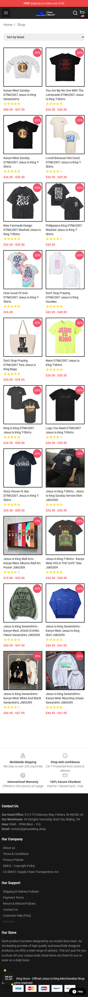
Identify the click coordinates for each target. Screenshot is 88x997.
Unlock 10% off (8, 978)
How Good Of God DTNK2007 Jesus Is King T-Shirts (21, 297)
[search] (75, 12)
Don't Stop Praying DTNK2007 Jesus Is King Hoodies (62, 297)
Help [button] (80, 991)
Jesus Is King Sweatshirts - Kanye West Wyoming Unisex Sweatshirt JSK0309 (65, 698)
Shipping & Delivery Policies (21, 891)
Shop (21, 25)
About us (9, 848)
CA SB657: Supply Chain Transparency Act (31, 872)
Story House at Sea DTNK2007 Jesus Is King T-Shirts (21, 496)
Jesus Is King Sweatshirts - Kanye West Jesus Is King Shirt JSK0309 (63, 631)
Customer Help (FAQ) (17, 915)
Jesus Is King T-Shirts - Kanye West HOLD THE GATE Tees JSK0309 (65, 563)
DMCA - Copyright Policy (19, 866)
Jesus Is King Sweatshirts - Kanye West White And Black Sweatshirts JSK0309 (22, 698)
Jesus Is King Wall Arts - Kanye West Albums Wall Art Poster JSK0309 (22, 563)
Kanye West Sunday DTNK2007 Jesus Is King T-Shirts (21, 162)
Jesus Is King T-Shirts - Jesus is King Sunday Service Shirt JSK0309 (65, 496)
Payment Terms (13, 897)
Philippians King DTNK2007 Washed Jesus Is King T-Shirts (64, 230)
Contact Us (10, 909)
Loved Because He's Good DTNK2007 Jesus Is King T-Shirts (63, 162)
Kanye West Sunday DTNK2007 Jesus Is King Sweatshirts (19, 95)
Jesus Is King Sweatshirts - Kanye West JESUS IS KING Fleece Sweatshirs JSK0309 (21, 631)
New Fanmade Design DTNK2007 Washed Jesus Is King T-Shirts (22, 230)
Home (7, 25)
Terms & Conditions (16, 854)
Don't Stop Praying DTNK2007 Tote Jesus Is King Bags (19, 365)
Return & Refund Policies (19, 903)
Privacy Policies (13, 860)
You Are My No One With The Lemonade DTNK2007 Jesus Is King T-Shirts (65, 95)
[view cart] (82, 12)
